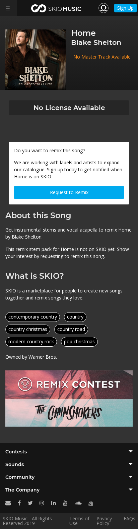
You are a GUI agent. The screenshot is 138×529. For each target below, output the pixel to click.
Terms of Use (79, 521)
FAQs (129, 519)
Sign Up (125, 8)
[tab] (69, 451)
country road (71, 329)
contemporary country (32, 317)
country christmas (27, 329)
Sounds (14, 464)
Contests (16, 452)
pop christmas (79, 341)
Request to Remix (69, 192)
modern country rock (31, 341)
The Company (22, 490)
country (75, 317)
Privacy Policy (104, 521)
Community (19, 477)
